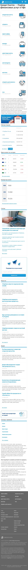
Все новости (5, 342)
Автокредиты (18, 499)
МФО (2, 520)
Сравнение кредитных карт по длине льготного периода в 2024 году (13, 238)
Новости (15, 527)
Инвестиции (5, 429)
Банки (3, 423)
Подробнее (9, 557)
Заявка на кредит (17, 520)
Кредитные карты (19, 493)
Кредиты (3, 496)
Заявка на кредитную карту (19, 525)
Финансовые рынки (6, 434)
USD (5, 158)
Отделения (16, 512)
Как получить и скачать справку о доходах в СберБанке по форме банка (12, 246)
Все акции (4, 407)
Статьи (15, 529)
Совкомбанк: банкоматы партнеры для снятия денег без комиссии (13, 229)
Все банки (4, 148)
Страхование (5, 431)
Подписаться (14, 275)
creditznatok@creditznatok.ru (14, 540)
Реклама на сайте (4, 514)
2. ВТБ (3, 135)
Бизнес (3, 426)
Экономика (4, 437)
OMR (5, 169)
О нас (2, 510)
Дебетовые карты (5, 499)
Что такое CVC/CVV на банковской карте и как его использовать (13, 242)
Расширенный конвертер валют (9, 203)
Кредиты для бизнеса (6, 504)
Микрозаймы (4, 493)
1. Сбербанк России (6, 131)
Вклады (17, 496)
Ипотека (3, 501)
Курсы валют (16, 516)
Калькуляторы (3, 529)
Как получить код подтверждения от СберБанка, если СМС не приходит (13, 233)
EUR (5, 162)
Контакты (3, 512)
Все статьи (4, 253)
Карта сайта (3, 518)
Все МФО (10, 148)
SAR (5, 172)
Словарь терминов (4, 527)
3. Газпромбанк (5, 138)
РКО (16, 501)
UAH (5, 165)
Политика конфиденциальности (7, 516)
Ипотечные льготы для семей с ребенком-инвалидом (11, 250)
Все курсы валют (6, 176)
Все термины (5, 440)
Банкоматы (16, 514)
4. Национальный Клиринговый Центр (8, 141)
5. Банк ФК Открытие (7, 145)
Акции (15, 531)
